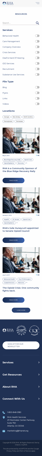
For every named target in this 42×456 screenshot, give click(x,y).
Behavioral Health (11, 36)
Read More (13, 180)
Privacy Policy (11, 451)
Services (8, 362)
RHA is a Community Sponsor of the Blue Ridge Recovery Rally (20, 169)
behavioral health (9, 279)
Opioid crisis (28, 159)
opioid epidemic (9, 163)
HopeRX (6, 219)
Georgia (6, 117)
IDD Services (8, 63)
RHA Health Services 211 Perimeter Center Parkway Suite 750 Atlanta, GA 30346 (21, 421)
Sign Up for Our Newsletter (15, 345)
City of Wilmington (25, 279)
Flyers (5, 93)
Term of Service (25, 451)
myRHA (24, 445)
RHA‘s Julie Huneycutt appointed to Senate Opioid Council (20, 229)
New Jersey (16, 117)
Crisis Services (9, 52)
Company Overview (12, 47)
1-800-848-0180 (14, 412)
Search (37, 23)
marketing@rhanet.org (17, 431)
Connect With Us (14, 398)
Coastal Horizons (9, 282)
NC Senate (16, 219)
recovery (21, 163)
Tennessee (19, 121)
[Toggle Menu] (37, 3)
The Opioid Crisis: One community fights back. (21, 289)
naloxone (21, 282)
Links (5, 98)
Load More (21, 310)
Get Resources (12, 374)
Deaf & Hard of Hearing (13, 58)
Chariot (17, 445)
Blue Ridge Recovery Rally (12, 159)
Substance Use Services (13, 75)
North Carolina (28, 117)
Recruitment (8, 69)
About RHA (10, 386)
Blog (5, 87)
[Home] (8, 3)
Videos (6, 104)
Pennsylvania (8, 121)
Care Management (11, 41)
